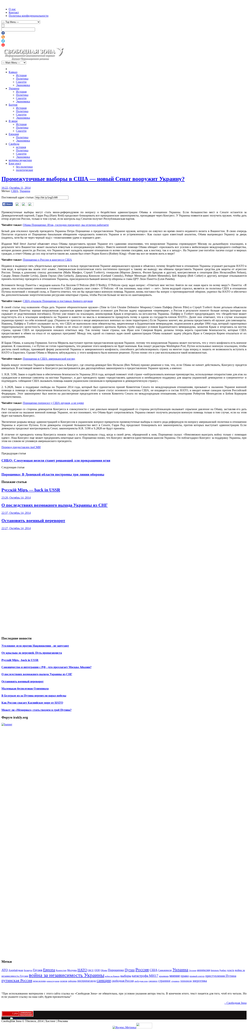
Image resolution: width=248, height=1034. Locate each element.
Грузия (37, 970)
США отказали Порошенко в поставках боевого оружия (58, 301)
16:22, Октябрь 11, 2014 (16, 187)
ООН (97, 970)
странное (164, 981)
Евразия (14, 134)
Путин (130, 970)
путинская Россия (16, 980)
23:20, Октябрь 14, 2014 (16, 497)
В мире (13, 121)
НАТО (82, 970)
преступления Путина (220, 976)
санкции (104, 980)
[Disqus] (124, 575)
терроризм (186, 980)
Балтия (13, 104)
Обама (104, 970)
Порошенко (116, 970)
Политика (22, 78)
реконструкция (52, 981)
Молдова (72, 970)
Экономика (23, 85)
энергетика (199, 981)
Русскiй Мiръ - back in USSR (19, 660)
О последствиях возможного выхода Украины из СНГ (54, 505)
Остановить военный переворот (33, 520)
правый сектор (197, 976)
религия (63, 981)
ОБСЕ (91, 970)
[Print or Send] (24, 205)
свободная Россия (123, 980)
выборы (125, 976)
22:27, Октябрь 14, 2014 (16, 528)
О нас (12, 9)
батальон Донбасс (219, 970)
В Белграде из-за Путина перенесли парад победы (33, 695)
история (21, 147)
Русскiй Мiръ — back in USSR (30, 490)
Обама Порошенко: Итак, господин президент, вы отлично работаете (66, 224)
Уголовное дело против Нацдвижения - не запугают (35, 645)
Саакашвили (165, 970)
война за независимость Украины (66, 975)
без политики (24, 166)
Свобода (14, 143)
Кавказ (13, 72)
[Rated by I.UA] (144, 1027)
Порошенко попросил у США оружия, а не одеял (53, 402)
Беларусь (28, 970)
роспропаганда (86, 980)
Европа (49, 969)
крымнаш (164, 976)
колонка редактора (20, 160)
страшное (175, 981)
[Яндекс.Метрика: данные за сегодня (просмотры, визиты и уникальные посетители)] (124, 1027)
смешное (153, 981)
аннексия (203, 970)
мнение (174, 976)
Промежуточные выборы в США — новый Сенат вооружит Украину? (93, 179)
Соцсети (21, 81)
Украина (14, 88)
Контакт (14, 12)
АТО (4, 970)
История (21, 75)
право (185, 976)
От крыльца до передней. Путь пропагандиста (31, 652)
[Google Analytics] (18, 1017)
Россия (142, 969)
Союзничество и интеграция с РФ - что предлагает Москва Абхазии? (46, 667)
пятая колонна (39, 981)
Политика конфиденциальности (28, 15)
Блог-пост (15, 163)
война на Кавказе (112, 976)
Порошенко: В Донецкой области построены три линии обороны (52, 474)
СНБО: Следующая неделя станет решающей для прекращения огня (55, 460)
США (14, 191)
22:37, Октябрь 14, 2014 (16, 512)
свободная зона (141, 981)
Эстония (192, 970)
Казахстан (61, 970)
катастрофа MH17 (145, 976)
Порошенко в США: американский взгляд (49, 358)
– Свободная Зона (235, 1002)
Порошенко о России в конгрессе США (47, 259)
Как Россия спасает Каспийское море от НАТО (32, 702)
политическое (24, 170)
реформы (72, 981)
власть (230, 970)
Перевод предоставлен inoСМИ (21, 447)
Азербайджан (16, 970)
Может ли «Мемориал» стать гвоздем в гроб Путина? (36, 709)
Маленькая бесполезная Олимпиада (25, 688)
